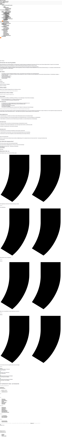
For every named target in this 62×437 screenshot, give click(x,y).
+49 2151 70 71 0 (2, 430)
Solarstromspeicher (5, 421)
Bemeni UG (32, 423)
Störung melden (2, 2)
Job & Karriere (2, 4)
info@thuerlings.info (4, 391)
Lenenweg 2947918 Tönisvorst (2, 388)
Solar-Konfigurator (4, 417)
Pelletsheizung (4, 408)
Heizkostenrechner (4, 411)
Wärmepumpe (4, 407)
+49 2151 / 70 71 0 (4, 390)
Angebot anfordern (4, 400)
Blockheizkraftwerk (4, 410)
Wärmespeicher (4, 409)
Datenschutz (3, 403)
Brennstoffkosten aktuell (5, 412)
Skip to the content (3, 0)
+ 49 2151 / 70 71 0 (6, 1)
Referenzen (3, 399)
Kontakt (1, 3)
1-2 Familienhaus (4, 415)
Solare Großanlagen (4, 416)
